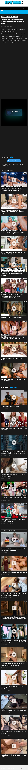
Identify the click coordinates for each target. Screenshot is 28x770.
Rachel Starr (12, 271)
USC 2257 (3, 768)
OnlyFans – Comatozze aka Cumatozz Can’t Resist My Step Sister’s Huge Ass (13, 664)
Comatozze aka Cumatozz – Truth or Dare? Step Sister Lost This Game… (13, 549)
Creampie (15, 164)
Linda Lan (12, 230)
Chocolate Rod (11, 186)
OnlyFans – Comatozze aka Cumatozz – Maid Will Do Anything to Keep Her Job (13, 594)
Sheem (20, 250)
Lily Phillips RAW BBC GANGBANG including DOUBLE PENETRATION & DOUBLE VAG (12, 338)
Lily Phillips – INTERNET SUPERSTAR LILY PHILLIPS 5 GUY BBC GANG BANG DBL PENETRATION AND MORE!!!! (12, 296)
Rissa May (11, 207)
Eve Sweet (3, 356)
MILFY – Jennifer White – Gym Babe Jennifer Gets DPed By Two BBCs (13, 253)
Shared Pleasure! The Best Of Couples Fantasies (11, 274)
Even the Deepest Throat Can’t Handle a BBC (13, 498)
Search (23, 8)
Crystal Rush (20, 268)
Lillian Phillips (5, 292)
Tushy (11, 157)
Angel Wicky (4, 268)
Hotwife (22, 164)
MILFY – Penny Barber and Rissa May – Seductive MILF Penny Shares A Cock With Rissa (12, 211)
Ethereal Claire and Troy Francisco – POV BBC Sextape (13, 756)
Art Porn (8, 164)
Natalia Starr (4, 271)
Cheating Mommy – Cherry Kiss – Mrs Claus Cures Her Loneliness (13, 520)
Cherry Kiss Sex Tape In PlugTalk (10, 407)
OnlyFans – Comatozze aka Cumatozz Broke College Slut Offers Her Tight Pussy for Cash (13, 618)
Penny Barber (4, 207)
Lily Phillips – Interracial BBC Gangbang (11, 317)
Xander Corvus (20, 271)
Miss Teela (3, 377)
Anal (3, 164)
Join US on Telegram (14, 161)
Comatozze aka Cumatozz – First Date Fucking (14, 572)
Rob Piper (18, 230)
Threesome (5, 165)
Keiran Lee (14, 269)
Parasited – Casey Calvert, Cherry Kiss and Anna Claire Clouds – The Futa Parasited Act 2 (13, 452)
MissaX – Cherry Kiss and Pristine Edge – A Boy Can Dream (14, 429)
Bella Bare (3, 186)
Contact (25, 768)
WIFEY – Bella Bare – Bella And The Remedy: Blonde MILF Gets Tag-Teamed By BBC (13, 189)
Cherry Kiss (13, 388)
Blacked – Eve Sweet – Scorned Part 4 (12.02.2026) (11, 359)
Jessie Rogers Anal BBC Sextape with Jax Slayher (12, 687)
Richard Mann (19, 186)
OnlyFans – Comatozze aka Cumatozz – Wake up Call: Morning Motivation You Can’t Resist (13, 641)
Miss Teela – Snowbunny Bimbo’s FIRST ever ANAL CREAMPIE (13, 380)
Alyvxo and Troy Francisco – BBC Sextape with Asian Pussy (13, 732)
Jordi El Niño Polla (5, 269)
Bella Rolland (12, 268)
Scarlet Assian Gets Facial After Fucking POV (13, 710)
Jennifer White (13, 250)
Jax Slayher (10, 356)
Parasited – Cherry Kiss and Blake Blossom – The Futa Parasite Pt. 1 (13, 475)
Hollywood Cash (5, 230)
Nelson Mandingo (18, 356)
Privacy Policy (19, 768)
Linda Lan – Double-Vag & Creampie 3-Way (12, 233)
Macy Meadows (21, 269)
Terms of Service (10, 768)
